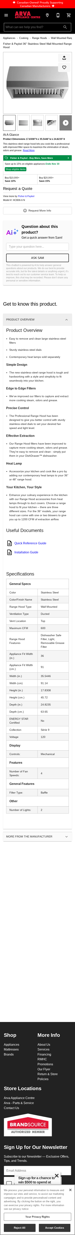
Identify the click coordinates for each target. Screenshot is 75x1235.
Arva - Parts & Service (19, 1103)
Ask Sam (37, 257)
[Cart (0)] (68, 15)
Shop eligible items (16, 169)
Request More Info (39, 210)
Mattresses (11, 1049)
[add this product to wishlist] (64, 67)
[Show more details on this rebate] (68, 158)
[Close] (70, 1190)
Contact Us (11, 1108)
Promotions (45, 1064)
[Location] (47, 15)
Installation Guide (26, 552)
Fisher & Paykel (26, 196)
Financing (44, 1054)
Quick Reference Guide (30, 543)
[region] (37, 1210)
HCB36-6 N (19, 200)
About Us (44, 1044)
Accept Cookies (54, 1227)
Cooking (23, 37)
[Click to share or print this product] (64, 58)
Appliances (9, 37)
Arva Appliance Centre (19, 1098)
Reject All (19, 1227)
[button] (6, 15)
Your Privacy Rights (37, 1216)
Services (43, 1049)
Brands (9, 1054)
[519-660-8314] (58, 15)
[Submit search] (65, 27)
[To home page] (27, 15)
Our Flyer (44, 1069)
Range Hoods (39, 37)
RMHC (42, 1059)
